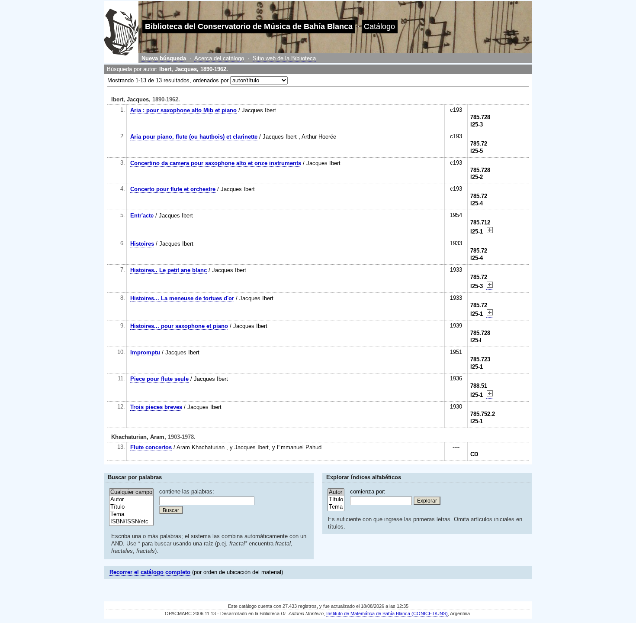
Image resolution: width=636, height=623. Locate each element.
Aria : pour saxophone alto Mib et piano (183, 110)
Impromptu (145, 352)
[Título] (131, 507)
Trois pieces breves (156, 407)
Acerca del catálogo (219, 58)
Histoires (142, 243)
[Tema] (131, 514)
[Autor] (131, 499)
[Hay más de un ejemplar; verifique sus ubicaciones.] (489, 231)
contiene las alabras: (186, 491)
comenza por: (367, 491)
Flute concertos (151, 447)
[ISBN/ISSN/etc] (131, 522)
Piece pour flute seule (159, 379)
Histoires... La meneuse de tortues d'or (182, 298)
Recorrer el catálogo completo (149, 572)
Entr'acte (142, 215)
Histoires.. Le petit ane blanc (168, 270)
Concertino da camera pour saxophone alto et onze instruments (215, 163)
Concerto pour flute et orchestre (172, 189)
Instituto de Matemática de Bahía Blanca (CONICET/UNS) (387, 613)
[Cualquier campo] (131, 492)
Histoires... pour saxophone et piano (179, 326)
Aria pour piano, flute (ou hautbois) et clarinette (193, 136)
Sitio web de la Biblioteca (284, 58)
